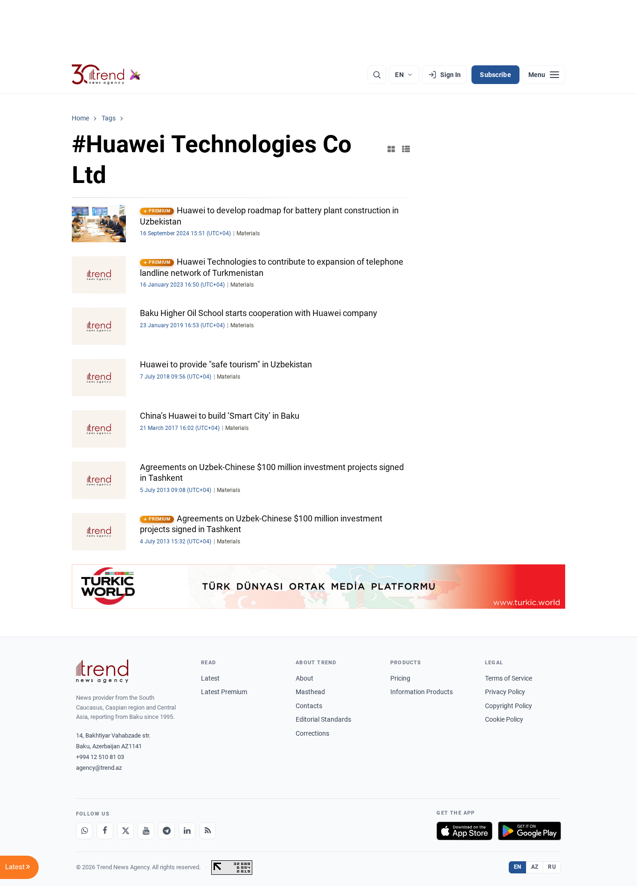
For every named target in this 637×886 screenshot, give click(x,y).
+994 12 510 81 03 (100, 756)
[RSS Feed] (207, 831)
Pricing (400, 678)
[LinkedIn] (187, 831)
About (304, 678)
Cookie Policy (504, 719)
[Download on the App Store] (464, 831)
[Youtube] (146, 831)
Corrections (312, 733)
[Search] (376, 74)
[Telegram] (166, 831)
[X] (125, 831)
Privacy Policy (505, 692)
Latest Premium (224, 692)
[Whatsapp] (84, 831)
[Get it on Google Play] (529, 831)
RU (552, 867)
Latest (210, 678)
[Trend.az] (106, 74)
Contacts (309, 706)
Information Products (421, 692)
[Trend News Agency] (102, 671)
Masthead (310, 692)
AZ (535, 867)
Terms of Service (508, 678)
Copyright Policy (508, 706)
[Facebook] (105, 831)
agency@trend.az (99, 767)
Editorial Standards (323, 719)
